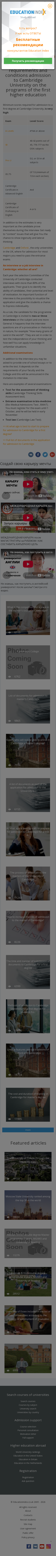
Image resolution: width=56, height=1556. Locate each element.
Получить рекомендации (28, 61)
